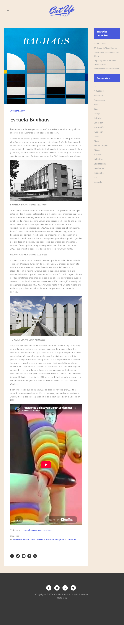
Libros (97, 136)
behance (41, 539)
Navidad (97, 155)
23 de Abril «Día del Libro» (105, 48)
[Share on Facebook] (12, 556)
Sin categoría (100, 164)
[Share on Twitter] (18, 556)
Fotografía (99, 127)
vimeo (33, 539)
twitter (26, 539)
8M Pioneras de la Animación (106, 69)
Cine (96, 109)
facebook (17, 539)
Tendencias (99, 168)
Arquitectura (99, 100)
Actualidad (99, 91)
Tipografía (99, 173)
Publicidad (98, 159)
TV (95, 177)
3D (95, 86)
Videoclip (98, 182)
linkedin (50, 539)
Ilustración (98, 132)
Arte (96, 104)
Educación (98, 123)
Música (97, 150)
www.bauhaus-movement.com (38, 530)
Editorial (97, 118)
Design (97, 114)
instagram (59, 539)
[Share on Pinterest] (35, 556)
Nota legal (62, 598)
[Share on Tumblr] (29, 556)
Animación (98, 95)
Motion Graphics (101, 145)
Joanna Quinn (100, 43)
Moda (96, 141)
